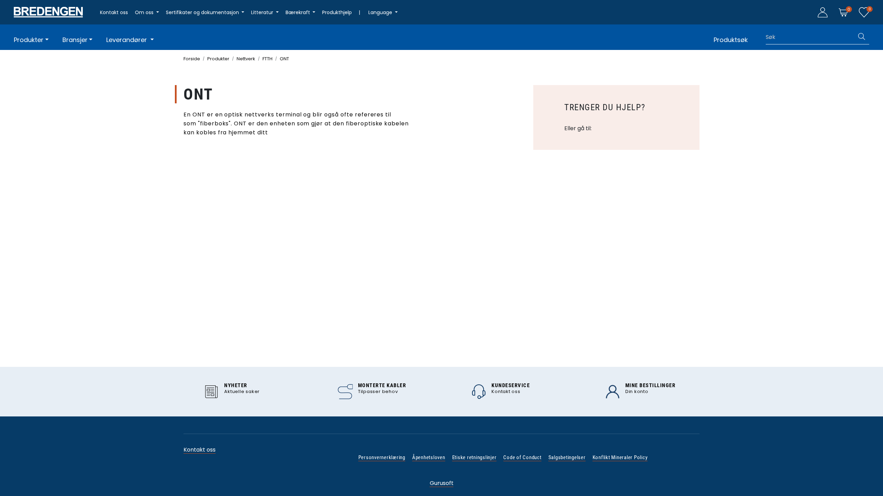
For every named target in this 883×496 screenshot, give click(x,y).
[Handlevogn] (843, 12)
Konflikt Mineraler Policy (620, 457)
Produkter (28, 39)
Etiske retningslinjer (474, 457)
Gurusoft (442, 483)
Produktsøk (731, 39)
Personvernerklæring (381, 457)
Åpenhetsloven (428, 457)
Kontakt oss (114, 12)
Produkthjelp (337, 12)
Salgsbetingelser (567, 457)
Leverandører (127, 39)
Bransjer (75, 39)
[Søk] (861, 37)
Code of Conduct (522, 457)
